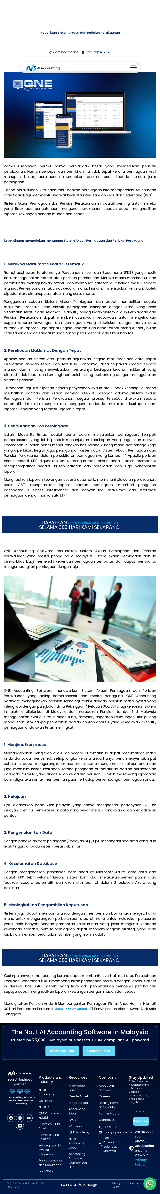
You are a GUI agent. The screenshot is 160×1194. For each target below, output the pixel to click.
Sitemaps (135, 1183)
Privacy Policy (141, 1162)
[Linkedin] (20, 1126)
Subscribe (141, 1121)
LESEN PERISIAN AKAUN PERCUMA (93, 523)
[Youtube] (29, 1118)
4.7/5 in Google (86, 1185)
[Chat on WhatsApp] (149, 1183)
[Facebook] (11, 1118)
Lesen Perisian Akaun (70, 1009)
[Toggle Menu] (133, 67)
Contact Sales (98, 1051)
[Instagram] (20, 1118)
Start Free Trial (62, 1051)
